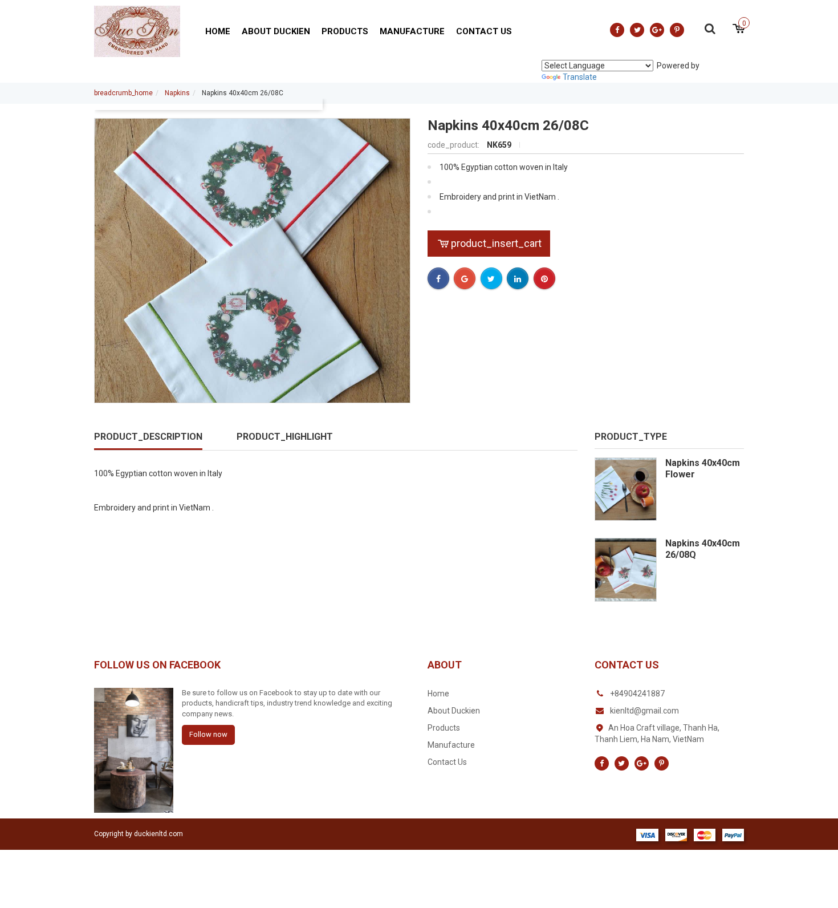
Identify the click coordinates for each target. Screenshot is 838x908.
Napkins (177, 93)
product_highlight (285, 436)
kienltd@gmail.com (644, 710)
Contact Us (484, 31)
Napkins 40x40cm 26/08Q (702, 549)
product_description (148, 436)
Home (217, 31)
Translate (580, 77)
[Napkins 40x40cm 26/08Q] (625, 569)
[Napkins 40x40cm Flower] (625, 489)
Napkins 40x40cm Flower (702, 468)
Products (345, 31)
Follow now (208, 734)
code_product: (454, 144)
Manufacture (412, 31)
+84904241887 (637, 693)
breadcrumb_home (123, 93)
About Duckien (276, 31)
